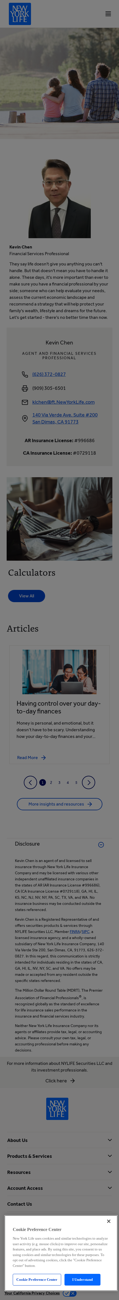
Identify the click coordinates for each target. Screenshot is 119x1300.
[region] (61, 1253)
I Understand (82, 1279)
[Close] (109, 1221)
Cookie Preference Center (36, 1279)
